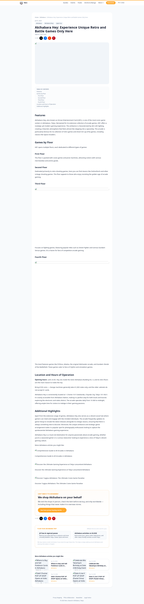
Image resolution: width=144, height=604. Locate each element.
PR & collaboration (69, 598)
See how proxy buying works (52, 510)
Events (73, 3)
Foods (80, 3)
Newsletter (110, 3)
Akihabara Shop (49, 23)
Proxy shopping (57, 598)
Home (36, 17)
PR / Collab (121, 3)
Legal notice (87, 598)
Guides (65, 3)
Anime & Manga (90, 3)
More (101, 3)
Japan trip (59, 23)
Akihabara (43, 17)
